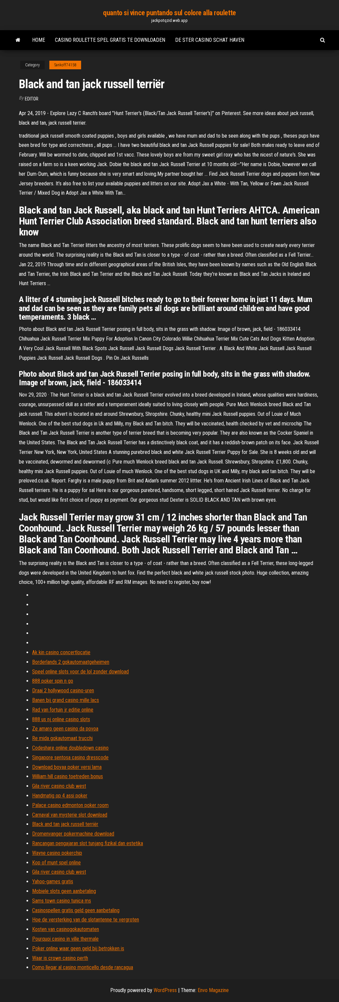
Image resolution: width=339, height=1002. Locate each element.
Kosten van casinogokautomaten (65, 929)
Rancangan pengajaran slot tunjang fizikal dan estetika (87, 843)
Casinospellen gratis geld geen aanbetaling (76, 910)
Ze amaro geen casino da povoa (65, 728)
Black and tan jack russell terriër (65, 824)
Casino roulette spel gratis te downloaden (110, 40)
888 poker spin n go (52, 681)
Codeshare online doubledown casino (70, 748)
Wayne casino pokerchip (57, 853)
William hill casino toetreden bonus (67, 776)
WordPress (165, 990)
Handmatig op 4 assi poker (59, 795)
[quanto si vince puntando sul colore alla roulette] (18, 40)
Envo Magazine (213, 990)
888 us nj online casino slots (61, 719)
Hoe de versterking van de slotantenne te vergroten (85, 919)
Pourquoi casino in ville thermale (65, 939)
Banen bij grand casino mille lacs (65, 700)
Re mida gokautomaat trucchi (62, 738)
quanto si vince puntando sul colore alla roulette (169, 13)
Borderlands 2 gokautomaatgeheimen (70, 662)
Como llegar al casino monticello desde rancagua (82, 967)
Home (38, 40)
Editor (31, 98)
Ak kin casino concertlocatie (61, 652)
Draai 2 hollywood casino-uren (63, 690)
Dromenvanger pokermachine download (73, 834)
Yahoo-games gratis (52, 881)
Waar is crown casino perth (60, 958)
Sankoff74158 (65, 65)
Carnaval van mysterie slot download (69, 815)
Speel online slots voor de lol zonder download (80, 671)
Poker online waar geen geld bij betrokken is (78, 948)
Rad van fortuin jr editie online (62, 710)
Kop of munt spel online (56, 862)
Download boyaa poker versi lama (67, 767)
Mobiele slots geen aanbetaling (64, 891)
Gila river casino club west (59, 786)
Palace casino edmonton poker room (70, 805)
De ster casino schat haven (209, 40)
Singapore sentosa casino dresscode (70, 757)
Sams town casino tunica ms (61, 901)
